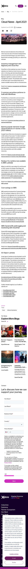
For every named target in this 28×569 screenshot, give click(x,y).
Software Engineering (12, 310)
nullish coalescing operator (16, 176)
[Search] (16, 6)
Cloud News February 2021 (10, 291)
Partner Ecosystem (8, 510)
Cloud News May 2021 (8, 296)
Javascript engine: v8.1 (7, 174)
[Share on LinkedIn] (3, 30)
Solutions (4, 507)
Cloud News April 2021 (8, 290)
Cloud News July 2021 (8, 293)
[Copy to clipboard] (11, 30)
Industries (4, 505)
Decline (14, 562)
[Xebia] (4, 6)
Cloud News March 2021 (9, 294)
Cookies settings (14, 554)
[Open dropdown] (25, 6)
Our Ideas (4, 514)
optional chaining (17, 177)
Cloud (3, 310)
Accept (14, 558)
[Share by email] (7, 30)
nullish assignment (6, 177)
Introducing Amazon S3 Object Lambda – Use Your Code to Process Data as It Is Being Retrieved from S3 (12, 279)
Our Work (4, 512)
